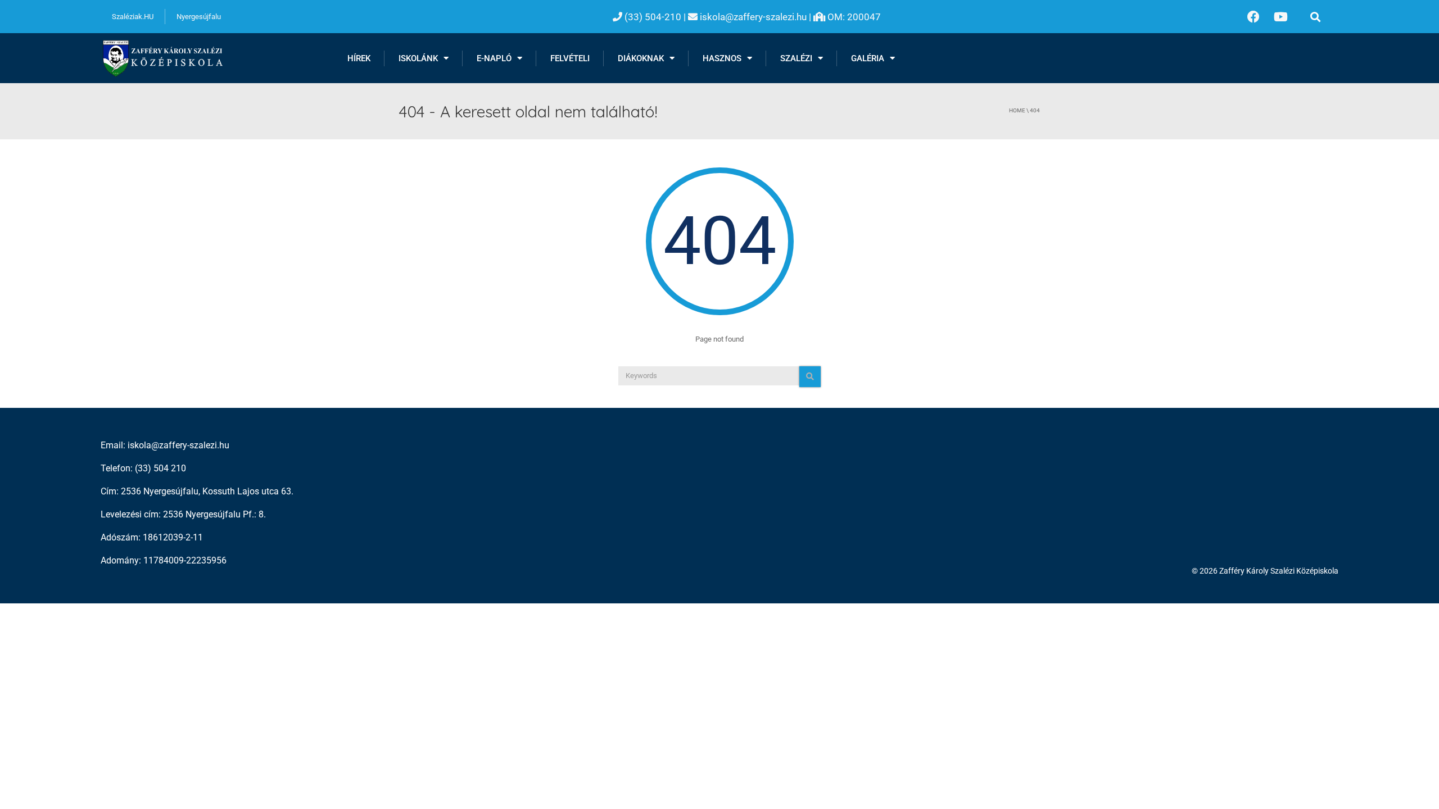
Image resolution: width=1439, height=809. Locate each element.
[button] (1315, 16)
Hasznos (722, 58)
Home (1017, 110)
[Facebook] (1253, 16)
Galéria (867, 58)
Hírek (358, 58)
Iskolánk (418, 58)
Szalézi (796, 58)
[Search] (810, 376)
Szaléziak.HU (132, 16)
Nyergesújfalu (199, 16)
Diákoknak (641, 58)
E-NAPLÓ (494, 58)
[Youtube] (1281, 16)
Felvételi (570, 58)
